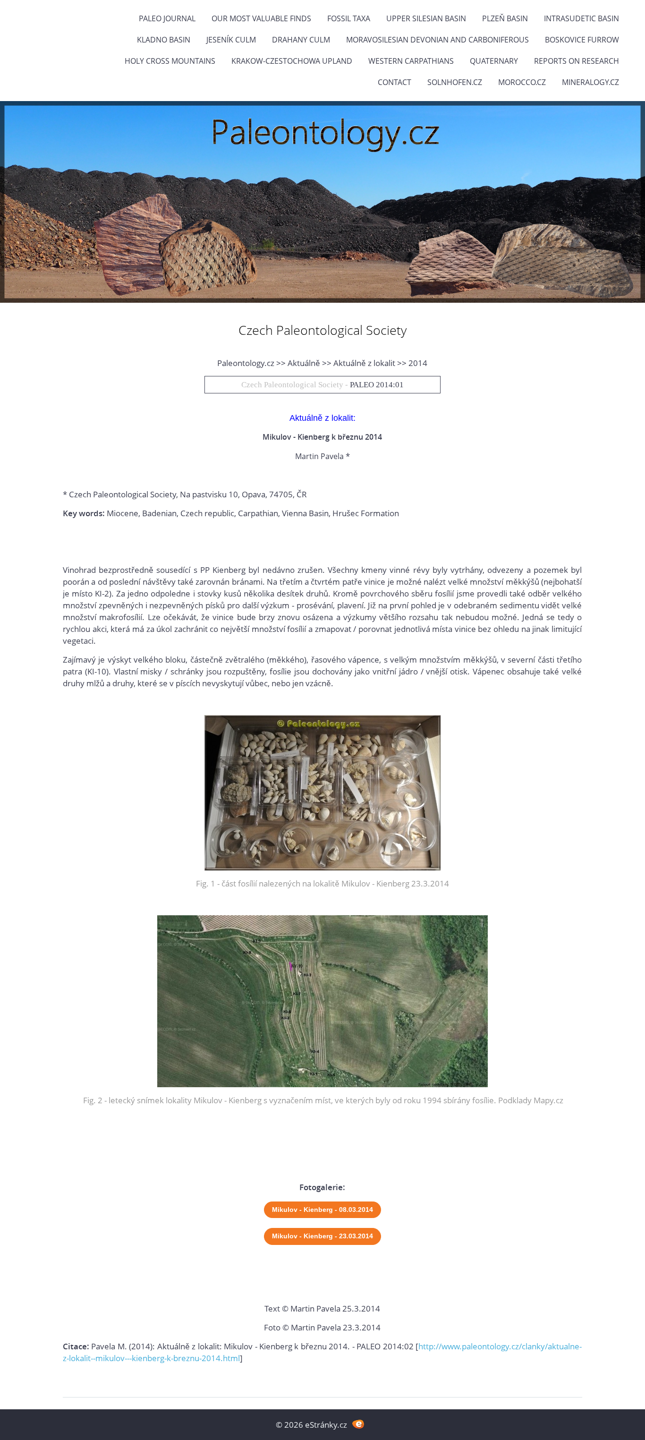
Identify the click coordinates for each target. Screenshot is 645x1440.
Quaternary (494, 61)
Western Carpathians (411, 61)
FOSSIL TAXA (348, 18)
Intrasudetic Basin (581, 18)
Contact (394, 82)
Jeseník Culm (231, 39)
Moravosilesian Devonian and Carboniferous (437, 39)
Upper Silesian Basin (426, 18)
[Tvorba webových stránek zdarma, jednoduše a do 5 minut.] (358, 1424)
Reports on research (576, 61)
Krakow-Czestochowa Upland (291, 61)
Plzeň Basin (505, 18)
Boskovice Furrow (582, 39)
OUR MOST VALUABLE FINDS (261, 18)
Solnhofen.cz (454, 82)
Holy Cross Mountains (170, 61)
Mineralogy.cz (590, 82)
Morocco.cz (522, 82)
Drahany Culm (301, 39)
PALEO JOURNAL (167, 18)
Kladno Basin (163, 39)
